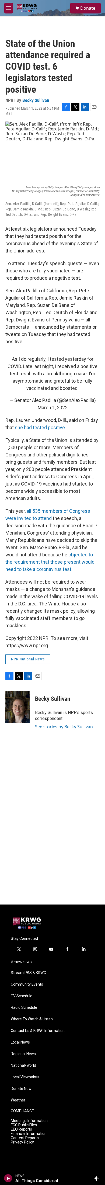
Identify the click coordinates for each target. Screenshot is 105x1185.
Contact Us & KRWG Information (38, 1031)
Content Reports (25, 1138)
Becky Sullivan (35, 100)
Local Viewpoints (25, 1077)
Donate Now (21, 1089)
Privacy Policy (22, 1142)
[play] (8, 1178)
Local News (20, 1042)
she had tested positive (40, 427)
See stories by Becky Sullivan (64, 727)
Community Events (27, 984)
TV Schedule (21, 996)
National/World (23, 1065)
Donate (87, 8)
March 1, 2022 (53, 407)
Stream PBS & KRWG (28, 973)
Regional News (23, 1054)
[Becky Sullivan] (17, 707)
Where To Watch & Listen (32, 1019)
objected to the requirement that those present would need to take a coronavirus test (49, 562)
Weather (18, 1100)
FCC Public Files (24, 1125)
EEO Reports (21, 1129)
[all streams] (98, 1178)
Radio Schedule (24, 1008)
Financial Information (29, 1134)
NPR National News (28, 659)
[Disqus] (52, 831)
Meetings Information (29, 1121)
